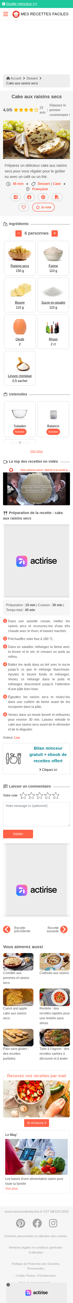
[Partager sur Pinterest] (43, 197)
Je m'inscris (35, 1123)
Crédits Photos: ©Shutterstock (36, 1275)
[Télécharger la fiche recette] (57, 197)
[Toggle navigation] (5, 14)
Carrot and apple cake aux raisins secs (15, 1013)
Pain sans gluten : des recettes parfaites (16, 1053)
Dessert (32, 78)
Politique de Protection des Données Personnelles (36, 1266)
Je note (46, 207)
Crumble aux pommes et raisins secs (16, 977)
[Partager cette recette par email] (16, 197)
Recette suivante (53, 929)
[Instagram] (53, 1223)
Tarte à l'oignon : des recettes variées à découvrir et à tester (54, 1053)
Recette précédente (22, 929)
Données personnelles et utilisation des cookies (35, 1236)
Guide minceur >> (21, 4)
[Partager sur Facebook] (29, 197)
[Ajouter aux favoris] (23, 207)
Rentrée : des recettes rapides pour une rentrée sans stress (55, 1016)
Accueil (15, 78)
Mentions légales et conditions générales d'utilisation (35, 1250)
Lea (17, 737)
